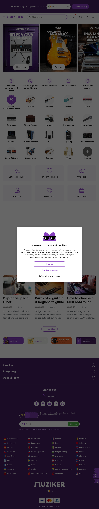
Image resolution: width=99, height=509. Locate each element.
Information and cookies (49, 276)
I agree (49, 264)
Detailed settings (50, 270)
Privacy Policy (63, 257)
